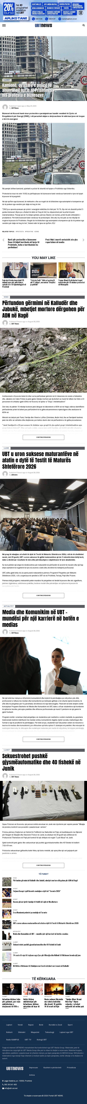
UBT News (15, 324)
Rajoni (30, 1025)
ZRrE (37, 231)
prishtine (29, 231)
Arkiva (32, 1075)
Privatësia (71, 1068)
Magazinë (35, 1032)
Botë (41, 1025)
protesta (20, 231)
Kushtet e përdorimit (52, 1068)
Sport (70, 1025)
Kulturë (9, 1032)
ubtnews (14, 475)
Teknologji (49, 1032)
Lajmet (9, 1025)
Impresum (33, 1068)
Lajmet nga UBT (66, 1032)
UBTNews (15, 108)
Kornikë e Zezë (55, 1025)
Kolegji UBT (42, 1040)
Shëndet (21, 1032)
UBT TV (28, 1040)
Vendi (20, 1025)
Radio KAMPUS (12, 1040)
